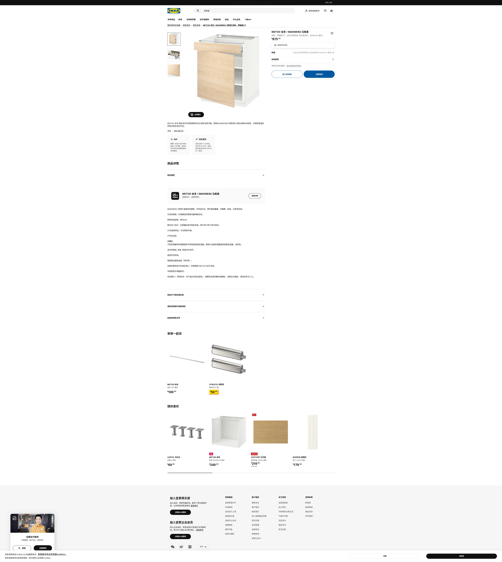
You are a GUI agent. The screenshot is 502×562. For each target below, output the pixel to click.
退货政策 (255, 525)
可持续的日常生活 (286, 511)
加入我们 (282, 507)
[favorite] (332, 33)
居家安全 (255, 502)
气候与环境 (283, 516)
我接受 (461, 556)
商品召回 (309, 511)
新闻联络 (309, 507)
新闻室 (308, 502)
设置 (384, 556)
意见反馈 (282, 529)
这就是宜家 (283, 502)
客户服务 (255, 507)
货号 (169, 131)
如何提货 (275, 59)
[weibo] (181, 547)
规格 (273, 52)
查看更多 (194, 505)
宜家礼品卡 (256, 538)
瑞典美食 (228, 525)
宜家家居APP (230, 502)
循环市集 (228, 529)
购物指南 (255, 534)
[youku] (190, 547)
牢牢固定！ (309, 516)
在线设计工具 (230, 511)
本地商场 (228, 507)
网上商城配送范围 (259, 516)
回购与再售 (229, 534)
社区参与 (282, 520)
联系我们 (255, 511)
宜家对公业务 (230, 520)
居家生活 (282, 525)
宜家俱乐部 (229, 516)
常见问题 (255, 520)
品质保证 (255, 529)
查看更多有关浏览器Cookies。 (52, 554)
